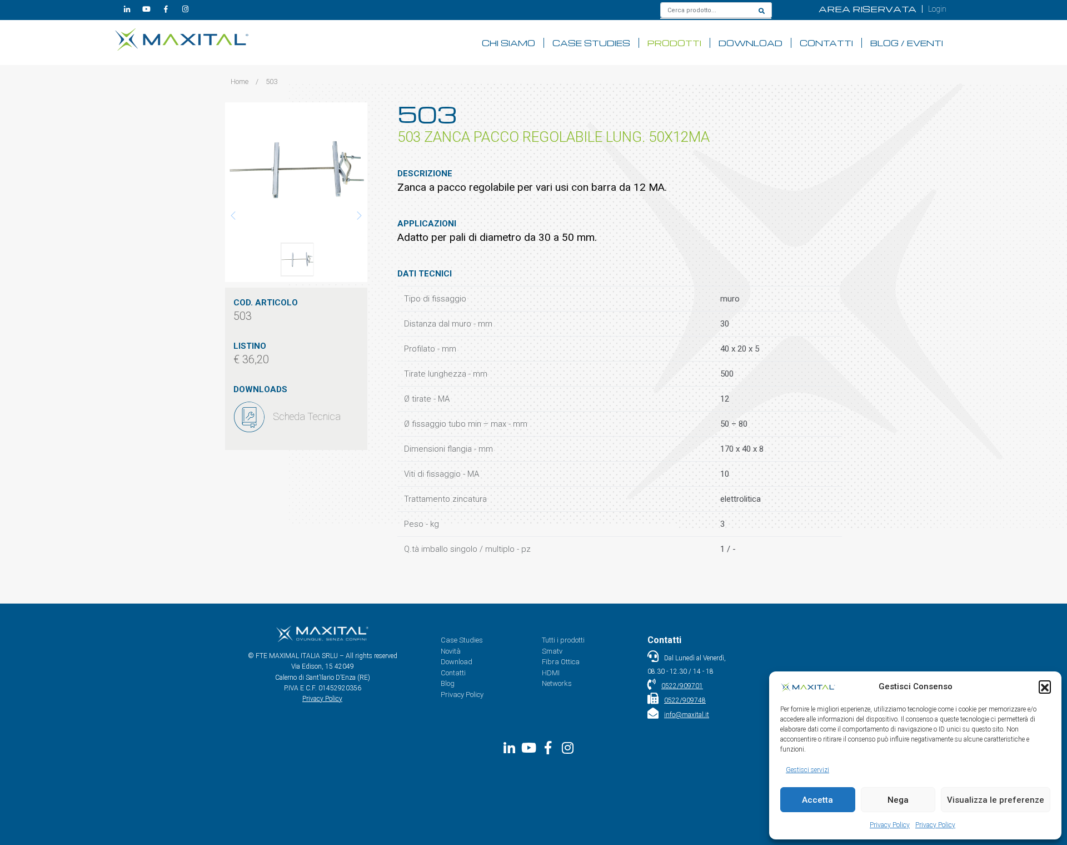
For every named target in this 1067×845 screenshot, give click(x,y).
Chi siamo (508, 43)
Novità (451, 651)
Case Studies (591, 43)
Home (239, 81)
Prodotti (674, 43)
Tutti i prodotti (563, 640)
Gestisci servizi (807, 770)
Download (750, 43)
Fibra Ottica (561, 662)
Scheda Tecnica (307, 416)
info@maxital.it (686, 715)
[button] (1044, 686)
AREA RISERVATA (867, 8)
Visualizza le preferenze (995, 800)
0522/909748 (685, 700)
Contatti (826, 43)
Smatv (552, 651)
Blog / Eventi (906, 43)
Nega (898, 800)
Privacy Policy (890, 825)
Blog (448, 683)
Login (937, 8)
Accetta (817, 800)
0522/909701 (682, 686)
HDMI (551, 673)
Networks (557, 683)
